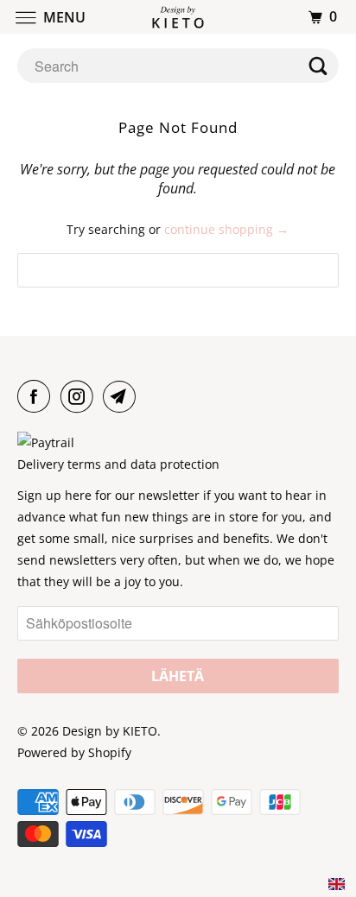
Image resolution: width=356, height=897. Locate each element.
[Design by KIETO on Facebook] (37, 396)
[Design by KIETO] (178, 17)
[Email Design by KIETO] (123, 396)
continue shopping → (226, 229)
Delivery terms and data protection (118, 464)
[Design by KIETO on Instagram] (80, 396)
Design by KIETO (109, 731)
